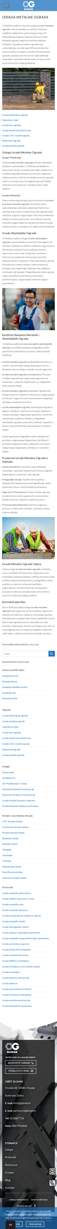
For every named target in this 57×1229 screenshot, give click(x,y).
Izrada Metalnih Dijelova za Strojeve (20, 806)
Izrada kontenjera (11, 972)
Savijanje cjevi (9, 692)
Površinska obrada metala (15, 827)
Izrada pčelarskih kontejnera (16, 949)
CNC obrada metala (12, 821)
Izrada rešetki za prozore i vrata (18, 898)
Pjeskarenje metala (11, 866)
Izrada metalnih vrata (12, 904)
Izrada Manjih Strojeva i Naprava (18, 800)
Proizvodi (10, 1157)
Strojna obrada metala (13, 832)
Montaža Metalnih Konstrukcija (18, 789)
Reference (11, 1164)
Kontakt (9, 1187)
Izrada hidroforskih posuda (15, 977)
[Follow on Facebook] (35, 1205)
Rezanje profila (9, 698)
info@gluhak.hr (22, 1103)
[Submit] (52, 654)
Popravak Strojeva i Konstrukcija (18, 794)
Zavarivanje (8, 772)
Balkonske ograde (11, 140)
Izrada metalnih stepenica (15, 910)
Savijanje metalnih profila (14, 687)
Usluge (9, 1149)
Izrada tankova (9, 983)
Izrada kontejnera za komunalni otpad (21, 966)
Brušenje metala (10, 838)
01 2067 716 (17, 1118)
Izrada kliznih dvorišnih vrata (16, 130)
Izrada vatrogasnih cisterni (15, 926)
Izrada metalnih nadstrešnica (16, 893)
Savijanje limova (10, 675)
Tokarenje (7, 855)
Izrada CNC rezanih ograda (16, 135)
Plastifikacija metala (12, 872)
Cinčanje (6, 860)
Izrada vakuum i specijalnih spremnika (21, 932)
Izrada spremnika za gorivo (15, 943)
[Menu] (6, 5)
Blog (7, 1180)
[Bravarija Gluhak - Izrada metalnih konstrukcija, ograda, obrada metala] (28, 5)
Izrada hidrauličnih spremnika (17, 1006)
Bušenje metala (9, 843)
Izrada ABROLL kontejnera (15, 960)
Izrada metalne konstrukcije (16, 1000)
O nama (9, 1172)
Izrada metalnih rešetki (13, 921)
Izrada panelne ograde (13, 145)
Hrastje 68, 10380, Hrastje (20, 1087)
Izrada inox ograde (11, 125)
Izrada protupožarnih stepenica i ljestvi (21, 915)
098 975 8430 (19, 1125)
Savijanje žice (8, 777)
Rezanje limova (9, 681)
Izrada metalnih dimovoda (15, 955)
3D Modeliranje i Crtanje (14, 783)
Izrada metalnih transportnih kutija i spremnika (25, 938)
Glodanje (6, 849)
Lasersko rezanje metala (14, 877)
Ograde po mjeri (10, 120)
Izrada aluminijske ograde (15, 114)
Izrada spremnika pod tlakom (17, 989)
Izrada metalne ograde (13, 721)
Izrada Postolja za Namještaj (16, 994)
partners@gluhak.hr (24, 1110)
